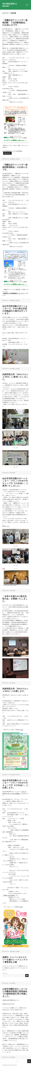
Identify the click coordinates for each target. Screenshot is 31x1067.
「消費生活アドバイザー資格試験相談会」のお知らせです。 (15, 167)
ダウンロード (7, 153)
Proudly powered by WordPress (9, 1065)
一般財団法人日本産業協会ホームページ (13, 293)
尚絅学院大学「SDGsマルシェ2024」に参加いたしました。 (15, 377)
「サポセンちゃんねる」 (8, 895)
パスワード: (5, 973)
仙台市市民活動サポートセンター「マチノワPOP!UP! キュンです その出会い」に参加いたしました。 (15, 482)
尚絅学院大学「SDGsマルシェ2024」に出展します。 (15, 689)
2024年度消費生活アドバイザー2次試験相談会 (12, 151)
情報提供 (13, 159)
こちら (8, 526)
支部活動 (17, 159)
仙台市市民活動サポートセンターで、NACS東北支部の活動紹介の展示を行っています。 (15, 310)
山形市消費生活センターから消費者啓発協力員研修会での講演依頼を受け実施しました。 (15, 992)
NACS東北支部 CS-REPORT (9, 4)
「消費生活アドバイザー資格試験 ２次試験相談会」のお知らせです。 (15, 22)
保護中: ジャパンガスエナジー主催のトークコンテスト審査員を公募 (15, 959)
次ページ (29, 1061)
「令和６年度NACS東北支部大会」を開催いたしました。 (15, 598)
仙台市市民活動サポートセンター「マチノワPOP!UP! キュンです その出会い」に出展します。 (15, 784)
